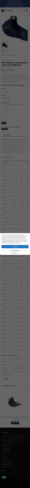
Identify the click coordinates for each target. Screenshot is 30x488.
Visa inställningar (15, 250)
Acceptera (15, 246)
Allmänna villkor (14, 253)
